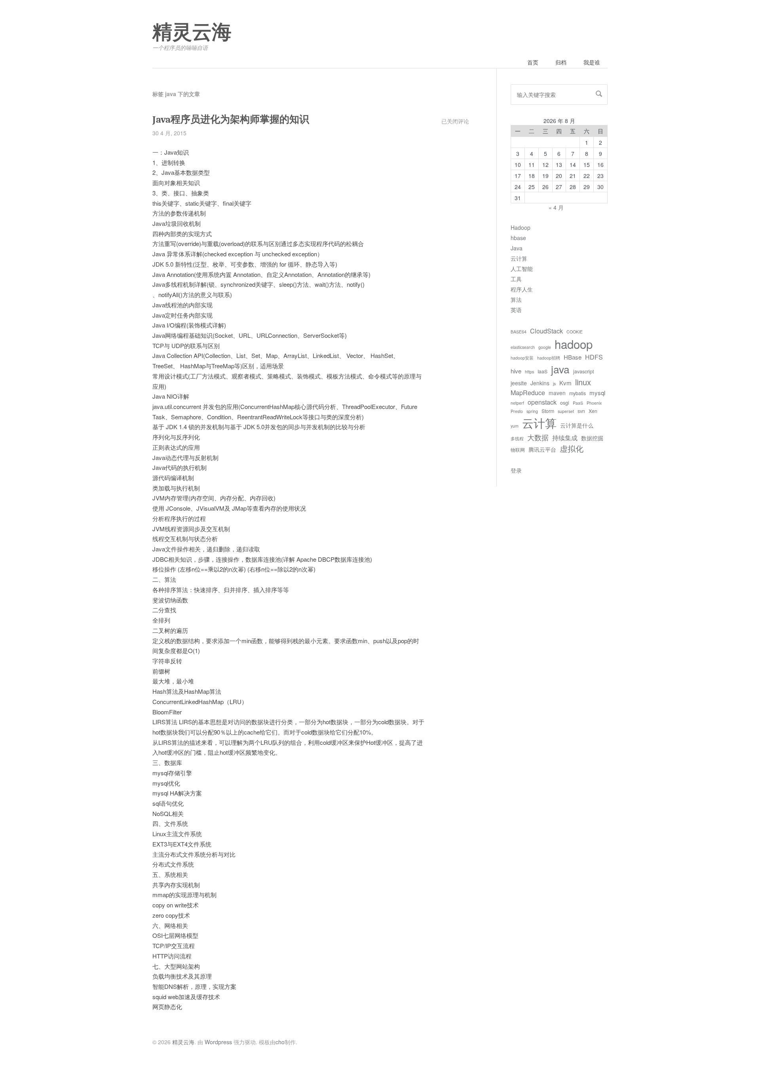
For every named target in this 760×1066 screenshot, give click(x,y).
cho (280, 1042)
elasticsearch (523, 347)
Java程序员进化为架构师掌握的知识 (230, 119)
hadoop (574, 343)
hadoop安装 (522, 358)
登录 (516, 470)
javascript (583, 371)
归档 (560, 62)
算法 (516, 299)
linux (583, 382)
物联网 (518, 449)
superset (566, 411)
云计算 (519, 258)
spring (532, 411)
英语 (516, 310)
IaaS (542, 371)
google (544, 347)
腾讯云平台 (542, 449)
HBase (572, 357)
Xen (593, 411)
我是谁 (591, 62)
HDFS (594, 357)
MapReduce (528, 392)
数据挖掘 (592, 438)
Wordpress (218, 1042)
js (554, 383)
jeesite (519, 383)
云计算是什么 (576, 425)
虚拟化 (571, 448)
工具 (516, 279)
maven (557, 393)
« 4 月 (556, 207)
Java (516, 248)
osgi (564, 402)
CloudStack (546, 330)
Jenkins (539, 383)
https (529, 372)
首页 (532, 62)
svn (581, 411)
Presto (517, 411)
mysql (597, 392)
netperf (517, 403)
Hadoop (520, 227)
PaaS (578, 403)
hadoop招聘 (548, 358)
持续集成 (565, 437)
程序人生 (522, 289)
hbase (518, 238)
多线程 (517, 438)
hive (516, 371)
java (560, 369)
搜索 (599, 93)
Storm (548, 411)
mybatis (577, 393)
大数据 (538, 437)
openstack (542, 402)
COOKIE (574, 332)
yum (515, 426)
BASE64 (518, 332)
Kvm (565, 383)
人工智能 (522, 269)
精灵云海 (192, 32)
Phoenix (594, 403)
